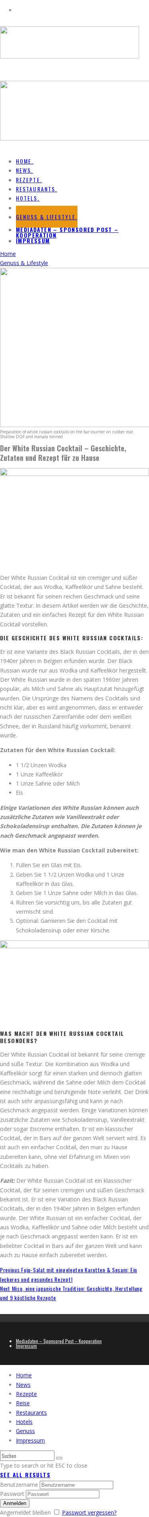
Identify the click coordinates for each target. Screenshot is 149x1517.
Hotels (24, 1421)
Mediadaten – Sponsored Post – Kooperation (67, 232)
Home (24, 1375)
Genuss (25, 1431)
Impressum (33, 240)
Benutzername (19, 1484)
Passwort (12, 1494)
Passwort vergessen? (89, 1512)
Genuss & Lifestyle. (46, 217)
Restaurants (31, 1412)
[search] (59, 1458)
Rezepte (26, 1394)
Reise (23, 1403)
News (23, 1384)
